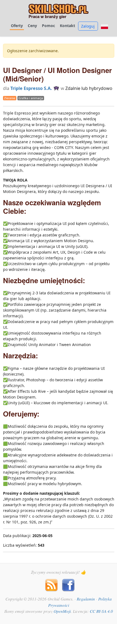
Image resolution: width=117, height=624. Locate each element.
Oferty (17, 25)
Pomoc (48, 25)
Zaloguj (88, 26)
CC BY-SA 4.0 (101, 611)
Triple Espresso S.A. (31, 88)
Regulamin (86, 599)
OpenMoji (62, 611)
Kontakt (67, 25)
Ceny (32, 25)
